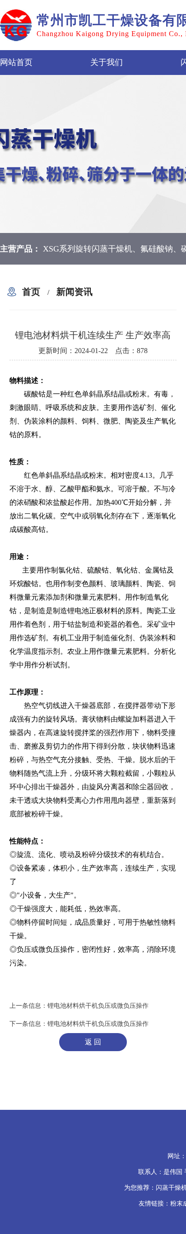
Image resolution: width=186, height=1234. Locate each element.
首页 (31, 292)
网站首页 (16, 62)
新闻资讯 (74, 292)
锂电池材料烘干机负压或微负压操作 (98, 1005)
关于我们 (106, 62)
